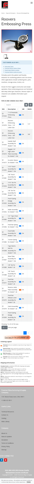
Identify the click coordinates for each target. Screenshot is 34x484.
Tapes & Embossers (10, 13)
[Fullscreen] (30, 105)
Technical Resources (7, 412)
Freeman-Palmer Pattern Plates (13, 68)
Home (3, 13)
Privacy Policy (5, 446)
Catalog (3, 418)
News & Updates (6, 436)
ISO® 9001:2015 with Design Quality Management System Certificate (17, 471)
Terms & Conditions (7, 443)
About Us (4, 433)
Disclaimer (4, 440)
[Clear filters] (26, 105)
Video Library (5, 421)
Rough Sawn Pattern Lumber (12, 70)
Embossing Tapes (9, 66)
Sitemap (3, 450)
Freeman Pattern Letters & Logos (13, 72)
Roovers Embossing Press (23, 13)
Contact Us (4, 415)
